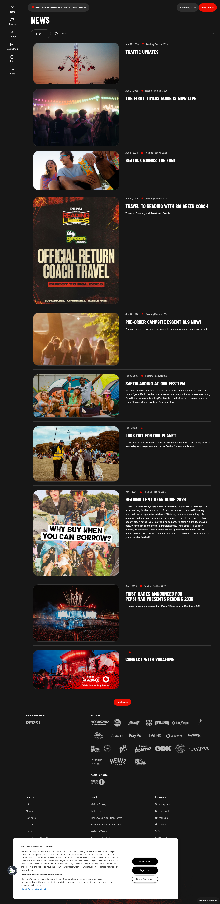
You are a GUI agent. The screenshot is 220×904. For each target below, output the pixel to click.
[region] (95, 868)
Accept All (144, 861)
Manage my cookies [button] (208, 900)
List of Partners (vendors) (33, 889)
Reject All (144, 870)
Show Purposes (144, 879)
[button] (12, 71)
